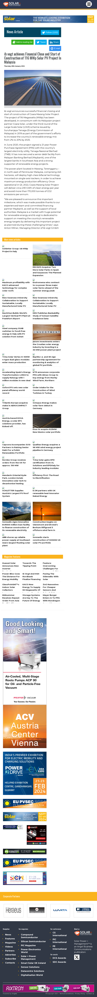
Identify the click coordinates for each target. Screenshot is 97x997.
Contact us (90, 993)
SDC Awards (59, 962)
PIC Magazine (28, 945)
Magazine (10, 943)
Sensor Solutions (30, 967)
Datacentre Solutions (32, 971)
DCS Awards (59, 958)
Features (10, 938)
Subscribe (10, 959)
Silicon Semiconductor (33, 941)
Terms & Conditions (67, 993)
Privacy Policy (80, 993)
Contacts (10, 963)
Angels (14, 993)
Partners (9, 951)
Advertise (10, 955)
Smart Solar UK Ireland (33, 963)
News (8, 934)
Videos (9, 947)
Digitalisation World (32, 975)
